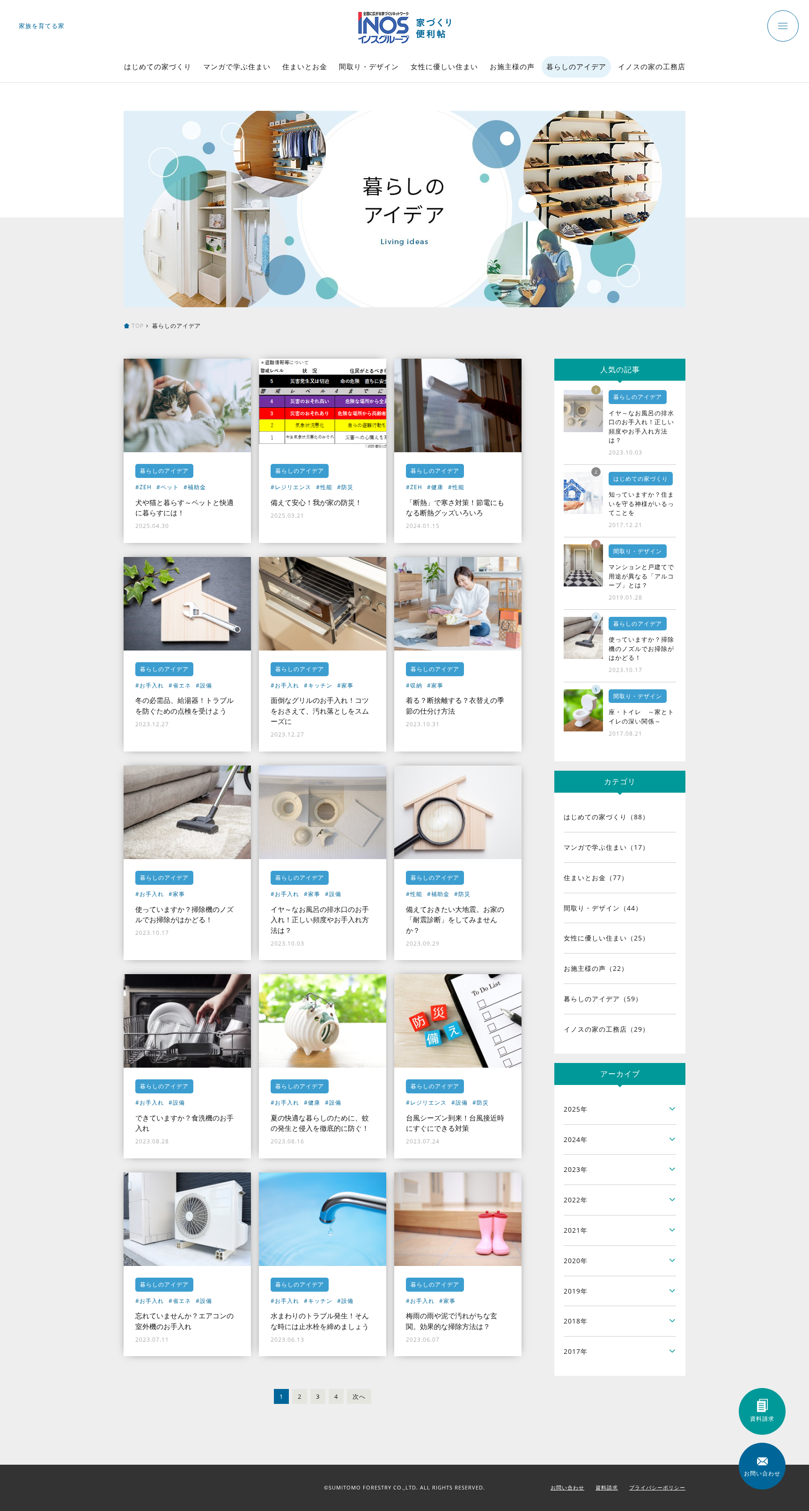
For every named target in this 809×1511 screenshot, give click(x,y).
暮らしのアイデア (576, 66)
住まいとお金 (304, 66)
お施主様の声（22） (596, 968)
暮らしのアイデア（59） (603, 998)
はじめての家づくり (157, 66)
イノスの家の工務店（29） (606, 1029)
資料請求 (607, 1487)
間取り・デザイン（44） (603, 908)
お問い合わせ (567, 1487)
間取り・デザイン (369, 66)
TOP (138, 326)
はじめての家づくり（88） (606, 816)
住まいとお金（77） (596, 877)
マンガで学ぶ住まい (237, 66)
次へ (359, 1396)
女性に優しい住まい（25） (606, 937)
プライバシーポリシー (657, 1487)
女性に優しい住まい (444, 66)
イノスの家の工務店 (651, 66)
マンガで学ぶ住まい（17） (606, 847)
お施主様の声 (512, 66)
